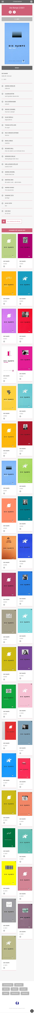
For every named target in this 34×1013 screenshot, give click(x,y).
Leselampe (23, 989)
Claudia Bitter (9, 94)
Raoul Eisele (9, 140)
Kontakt (6, 993)
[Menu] (3, 2)
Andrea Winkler (10, 86)
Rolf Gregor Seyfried (11, 133)
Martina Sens (9, 180)
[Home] (31, 2)
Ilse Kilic (8, 211)
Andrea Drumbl (10, 172)
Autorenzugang (8, 984)
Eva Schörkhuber (10, 101)
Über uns (6, 989)
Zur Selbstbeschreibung (13, 221)
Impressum (25, 993)
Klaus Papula (9, 117)
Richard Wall (9, 148)
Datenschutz (15, 993)
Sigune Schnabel (10, 109)
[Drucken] (10, 12)
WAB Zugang (19, 984)
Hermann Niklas (10, 156)
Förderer (14, 989)
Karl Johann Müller (11, 164)
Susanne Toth (9, 195)
